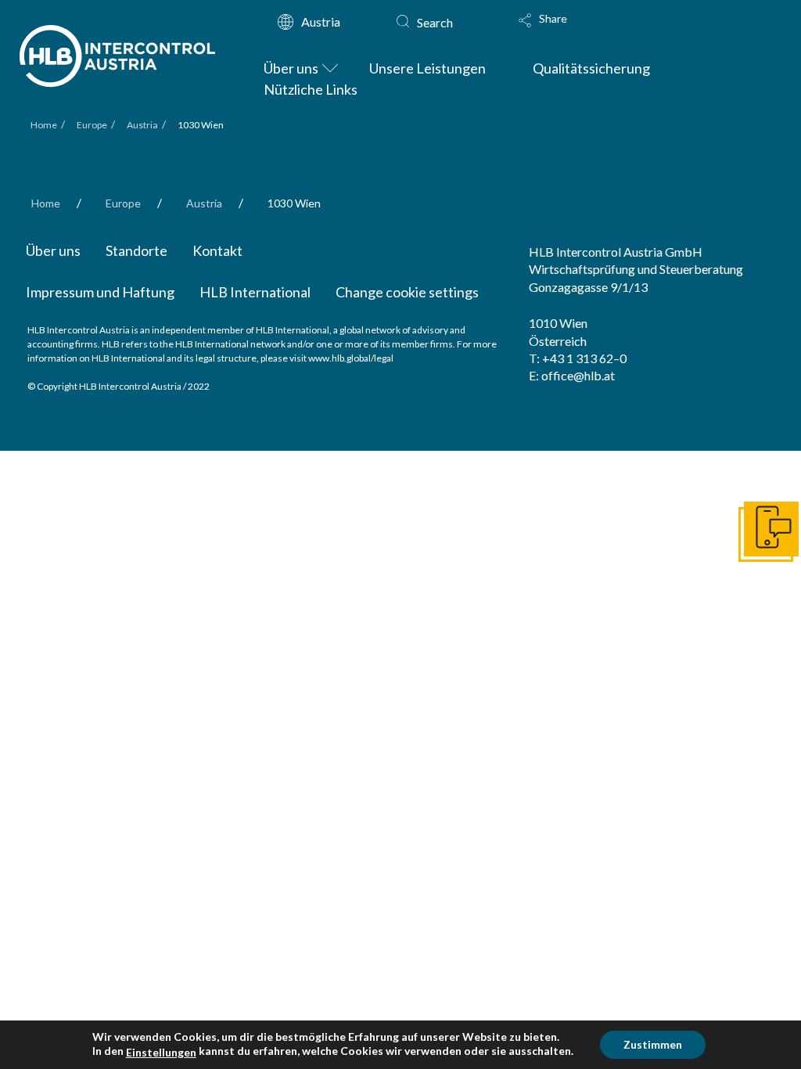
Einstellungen (161, 1052)
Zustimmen (652, 1044)
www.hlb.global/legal (350, 358)
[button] (572, 30)
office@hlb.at (578, 375)
